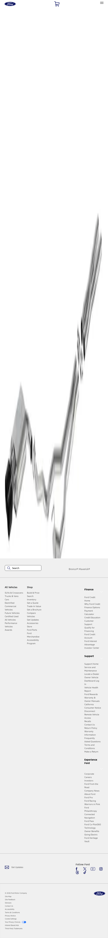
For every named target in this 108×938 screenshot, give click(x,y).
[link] (8, 897)
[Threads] (77, 872)
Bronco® (73, 569)
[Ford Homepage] (99, 893)
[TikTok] (84, 872)
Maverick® (84, 569)
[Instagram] (101, 869)
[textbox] (23, 568)
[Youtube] (93, 869)
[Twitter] (84, 869)
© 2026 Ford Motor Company (16, 893)
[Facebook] (77, 869)
